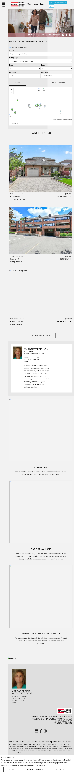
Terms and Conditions (61, 742)
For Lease (23, 48)
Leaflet (54, 119)
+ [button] (11, 89)
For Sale (14, 48)
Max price (44, 72)
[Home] (18, 4)
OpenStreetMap (68, 119)
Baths (43, 65)
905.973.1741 (32, 35)
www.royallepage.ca (17, 742)
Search (11, 50)
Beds (11, 65)
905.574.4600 (46, 35)
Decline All (59, 769)
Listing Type (13, 58)
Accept (12, 769)
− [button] (11, 92)
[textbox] (40, 54)
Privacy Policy (39, 765)
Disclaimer (46, 742)
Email (57, 35)
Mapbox (60, 119)
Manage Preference (35, 769)
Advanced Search (58, 83)
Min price (12, 72)
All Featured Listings (41, 335)
